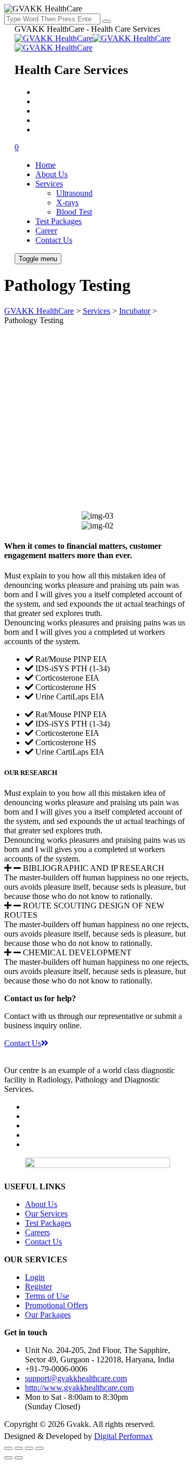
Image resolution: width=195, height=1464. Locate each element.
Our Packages (48, 1314)
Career (46, 230)
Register (38, 1286)
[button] (97, 868)
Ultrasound (74, 193)
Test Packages (58, 221)
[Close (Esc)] (39, 1448)
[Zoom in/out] (8, 1448)
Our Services (46, 1213)
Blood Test (74, 211)
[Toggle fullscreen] (19, 1448)
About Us (51, 174)
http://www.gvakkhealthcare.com (79, 1387)
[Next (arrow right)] (19, 1457)
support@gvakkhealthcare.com (76, 1378)
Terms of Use (47, 1295)
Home (45, 165)
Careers (37, 1232)
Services (49, 183)
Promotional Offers (56, 1305)
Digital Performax (123, 1436)
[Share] (29, 1448)
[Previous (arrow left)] (8, 1457)
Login (35, 1277)
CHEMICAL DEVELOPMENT (77, 952)
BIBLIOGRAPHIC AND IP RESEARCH (93, 868)
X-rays (67, 202)
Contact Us (53, 240)
